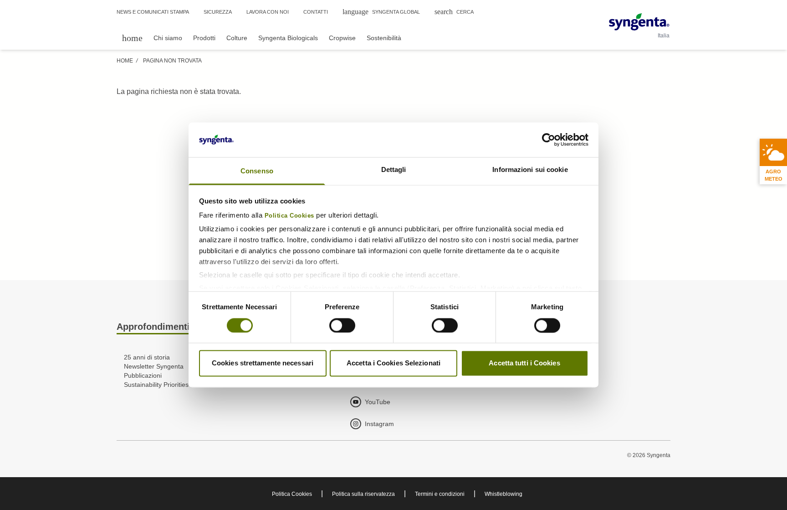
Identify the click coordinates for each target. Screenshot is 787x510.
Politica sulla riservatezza (363, 494)
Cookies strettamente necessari (262, 363)
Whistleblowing (503, 494)
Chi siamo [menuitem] (167, 38)
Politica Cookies (289, 216)
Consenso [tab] (256, 171)
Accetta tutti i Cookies (524, 363)
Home (125, 60)
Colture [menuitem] (236, 38)
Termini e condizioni (440, 494)
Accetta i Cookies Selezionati (393, 363)
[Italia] (639, 22)
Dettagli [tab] (393, 170)
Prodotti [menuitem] (204, 38)
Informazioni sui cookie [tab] (529, 170)
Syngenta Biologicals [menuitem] (288, 38)
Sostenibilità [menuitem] (384, 38)
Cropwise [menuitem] (342, 38)
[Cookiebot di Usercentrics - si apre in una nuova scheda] (548, 140)
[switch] (342, 325)
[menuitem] (132, 38)
